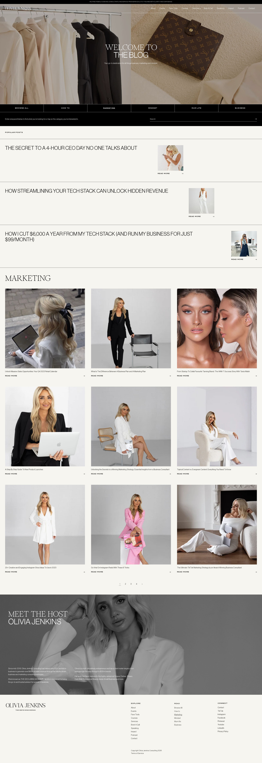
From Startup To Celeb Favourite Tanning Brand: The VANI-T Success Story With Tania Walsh (213, 371)
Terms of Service (137, 753)
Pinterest (221, 721)
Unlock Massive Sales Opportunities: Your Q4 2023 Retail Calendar (31, 371)
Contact (134, 738)
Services (134, 721)
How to (65, 108)
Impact (133, 731)
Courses (134, 718)
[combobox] (203, 119)
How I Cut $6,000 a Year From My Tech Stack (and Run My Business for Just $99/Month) (99, 236)
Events (133, 711)
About (133, 707)
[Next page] (142, 584)
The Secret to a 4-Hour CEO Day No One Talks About (71, 148)
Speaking (135, 728)
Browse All (21, 108)
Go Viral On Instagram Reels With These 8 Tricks (110, 568)
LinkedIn (221, 728)
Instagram (222, 714)
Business (240, 108)
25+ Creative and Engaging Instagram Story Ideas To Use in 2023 (30, 568)
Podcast (134, 735)
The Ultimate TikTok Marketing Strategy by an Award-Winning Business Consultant (209, 568)
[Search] (254, 119)
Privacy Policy (223, 731)
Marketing (109, 108)
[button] (196, 8)
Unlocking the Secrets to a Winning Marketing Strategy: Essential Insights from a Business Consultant (130, 469)
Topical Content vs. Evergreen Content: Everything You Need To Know (204, 469)
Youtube (221, 725)
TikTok (220, 711)
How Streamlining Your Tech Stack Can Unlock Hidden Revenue (86, 191)
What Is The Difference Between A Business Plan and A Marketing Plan (118, 371)
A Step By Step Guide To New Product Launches (24, 469)
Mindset (153, 108)
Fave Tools (135, 714)
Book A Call (135, 725)
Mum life (196, 108)
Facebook (221, 718)
